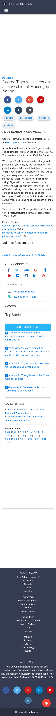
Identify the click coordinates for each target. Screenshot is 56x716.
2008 (36, 435)
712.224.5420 (38, 255)
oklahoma (8, 125)
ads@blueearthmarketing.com (16, 255)
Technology (28, 647)
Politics (7, 77)
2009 (29, 435)
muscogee (44, 118)
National (28, 631)
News (11, 3)
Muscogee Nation (15, 142)
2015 (29, 431)
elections (8, 118)
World (28, 650)
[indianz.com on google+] (37, 270)
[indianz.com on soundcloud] (27, 270)
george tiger (26, 118)
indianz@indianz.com (24, 291)
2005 (15, 438)
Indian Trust (28, 616)
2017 (15, 431)
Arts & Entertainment (28, 577)
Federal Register (28, 603)
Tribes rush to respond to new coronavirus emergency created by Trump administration (26, 336)
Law (28, 627)
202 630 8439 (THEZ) (25, 296)
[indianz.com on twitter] (17, 270)
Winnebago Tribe (10, 677)
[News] (4, 4)
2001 (43, 438)
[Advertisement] (28, 44)
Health (28, 607)
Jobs (29, 3)
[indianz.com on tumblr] (45, 270)
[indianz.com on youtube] (43, 275)
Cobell (28, 587)
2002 (36, 438)
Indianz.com (35, 712)
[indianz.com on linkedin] (35, 275)
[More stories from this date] (45, 131)
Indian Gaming (28, 610)
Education (28, 591)
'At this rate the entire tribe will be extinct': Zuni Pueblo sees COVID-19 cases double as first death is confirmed (27, 351)
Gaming (20, 3)
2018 (7, 431)
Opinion (28, 636)
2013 (43, 431)
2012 (8, 435)
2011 (15, 435)
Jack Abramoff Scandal (28, 620)
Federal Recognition (28, 600)
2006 (7, 438)
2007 (43, 435)
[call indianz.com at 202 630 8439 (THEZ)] (9, 296)
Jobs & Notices (28, 623)
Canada (28, 584)
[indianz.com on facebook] (9, 270)
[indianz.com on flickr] (18, 275)
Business (28, 580)
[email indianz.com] (9, 291)
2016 (22, 431)
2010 (22, 435)
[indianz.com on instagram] (26, 275)
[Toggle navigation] (6, 10)
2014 (36, 431)
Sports (28, 643)
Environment (28, 596)
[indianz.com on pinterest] (9, 275)
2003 (29, 438)
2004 (22, 438)
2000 (7, 442)
